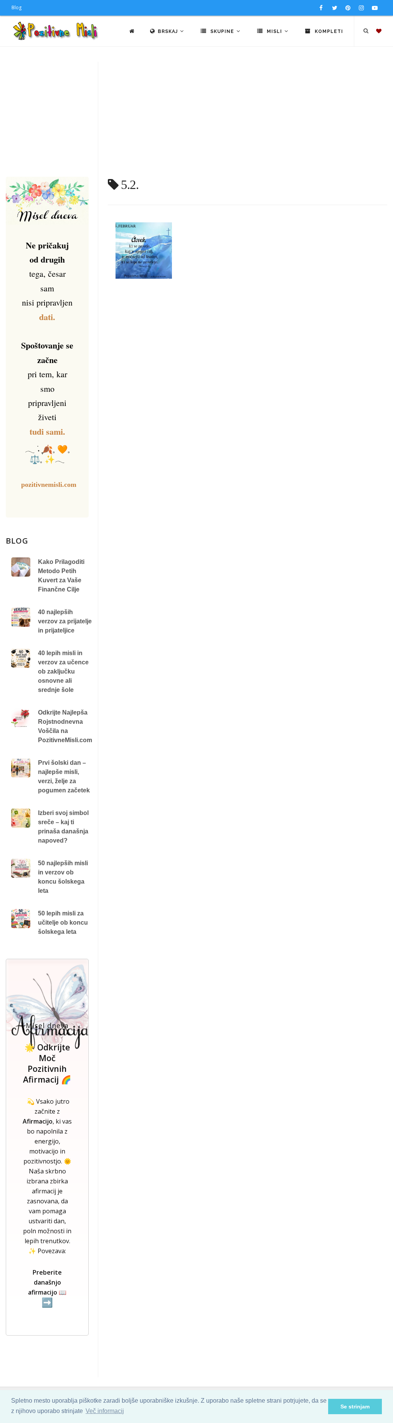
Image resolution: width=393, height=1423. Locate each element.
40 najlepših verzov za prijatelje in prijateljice (65, 621)
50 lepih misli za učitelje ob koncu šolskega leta (63, 922)
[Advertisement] (196, 119)
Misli (274, 31)
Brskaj (168, 31)
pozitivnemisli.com (48, 484)
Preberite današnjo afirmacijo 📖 (47, 1288)
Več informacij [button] (105, 1411)
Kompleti (328, 31)
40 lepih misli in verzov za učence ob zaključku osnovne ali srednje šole (63, 671)
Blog (16, 7)
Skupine (222, 31)
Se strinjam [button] (355, 1406)
